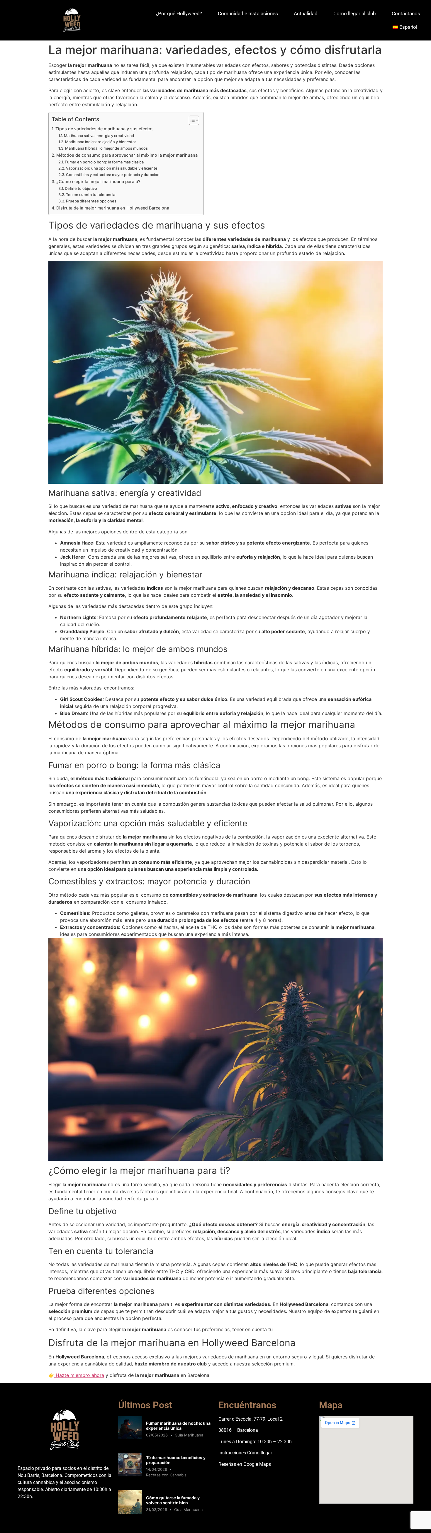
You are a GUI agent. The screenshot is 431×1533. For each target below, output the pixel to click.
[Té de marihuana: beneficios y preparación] (130, 1475)
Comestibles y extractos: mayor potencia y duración (112, 174)
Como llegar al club (354, 13)
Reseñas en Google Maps (244, 1464)
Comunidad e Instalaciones (248, 13)
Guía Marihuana (189, 1435)
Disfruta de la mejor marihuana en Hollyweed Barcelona (112, 207)
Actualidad (306, 13)
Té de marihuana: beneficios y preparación (176, 1460)
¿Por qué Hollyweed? (179, 13)
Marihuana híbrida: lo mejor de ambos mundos (106, 148)
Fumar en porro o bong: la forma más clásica (104, 162)
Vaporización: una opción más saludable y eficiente (111, 168)
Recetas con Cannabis (166, 1475)
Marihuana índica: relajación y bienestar (100, 141)
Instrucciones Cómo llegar (245, 1453)
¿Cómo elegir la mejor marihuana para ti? (98, 181)
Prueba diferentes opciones (91, 201)
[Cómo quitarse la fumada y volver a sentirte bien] (130, 1512)
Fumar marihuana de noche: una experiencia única (178, 1426)
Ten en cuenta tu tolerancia (90, 194)
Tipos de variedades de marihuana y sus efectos (104, 128)
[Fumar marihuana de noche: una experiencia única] (130, 1437)
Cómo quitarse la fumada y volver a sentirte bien (173, 1500)
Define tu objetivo (81, 188)
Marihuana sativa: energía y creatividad (99, 135)
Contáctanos (406, 13)
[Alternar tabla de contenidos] (191, 120)
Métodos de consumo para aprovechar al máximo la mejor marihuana (127, 155)
